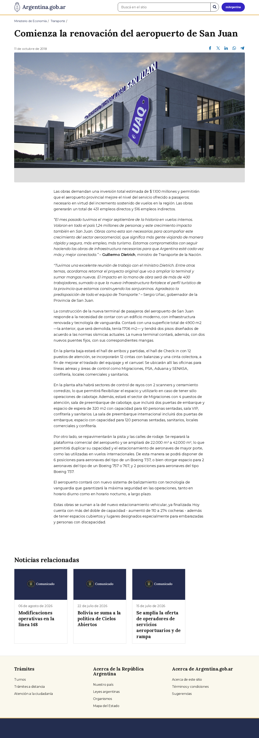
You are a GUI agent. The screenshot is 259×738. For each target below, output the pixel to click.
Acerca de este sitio (187, 679)
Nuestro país (103, 685)
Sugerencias (182, 694)
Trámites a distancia (29, 687)
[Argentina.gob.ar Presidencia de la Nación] (40, 7)
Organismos (102, 699)
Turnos (20, 679)
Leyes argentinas (106, 692)
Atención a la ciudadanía (33, 694)
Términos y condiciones (190, 687)
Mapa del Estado (106, 706)
